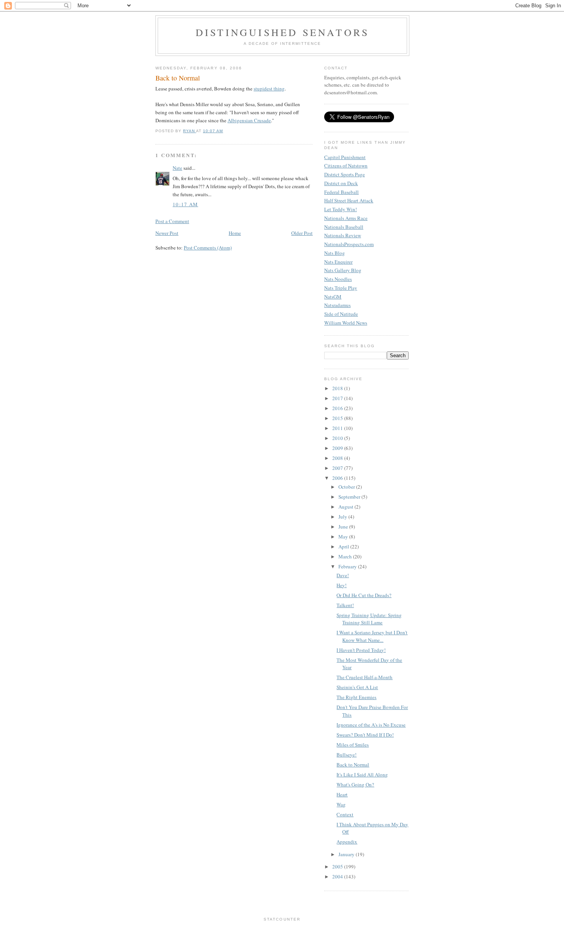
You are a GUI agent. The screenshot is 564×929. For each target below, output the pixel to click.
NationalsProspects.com (349, 244)
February (348, 566)
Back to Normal (352, 764)
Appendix (346, 841)
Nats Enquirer (338, 261)
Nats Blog (334, 252)
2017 (338, 398)
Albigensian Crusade (249, 120)
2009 (338, 448)
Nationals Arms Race (346, 218)
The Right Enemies (356, 697)
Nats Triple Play (340, 287)
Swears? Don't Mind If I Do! (365, 734)
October (347, 486)
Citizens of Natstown (346, 165)
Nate (177, 167)
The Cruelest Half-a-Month (364, 677)
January (347, 854)
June (343, 526)
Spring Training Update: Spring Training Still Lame (369, 619)
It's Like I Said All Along (362, 774)
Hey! (341, 585)
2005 (338, 866)
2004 (338, 876)
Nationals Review (342, 235)
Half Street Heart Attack (348, 200)
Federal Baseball (341, 192)
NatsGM (332, 296)
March (345, 556)
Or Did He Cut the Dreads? (363, 595)
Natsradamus (337, 305)
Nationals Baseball (343, 226)
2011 (338, 428)
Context (344, 814)
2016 (338, 408)
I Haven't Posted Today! (361, 650)
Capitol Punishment (345, 157)
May (343, 536)
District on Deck (341, 183)
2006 (338, 477)
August (346, 506)
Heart (342, 794)
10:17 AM (185, 204)
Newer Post (166, 233)
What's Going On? (355, 784)
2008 (338, 458)
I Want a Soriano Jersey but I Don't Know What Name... (371, 636)
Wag (341, 804)
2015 (338, 418)
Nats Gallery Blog (342, 270)
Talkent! (345, 605)
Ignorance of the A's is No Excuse (371, 724)
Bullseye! (346, 754)
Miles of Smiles (352, 744)
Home (235, 233)
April (344, 546)
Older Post (302, 233)
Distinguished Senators (282, 32)
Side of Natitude (341, 313)
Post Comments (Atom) (208, 247)
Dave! (342, 575)
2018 (338, 388)
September (349, 496)
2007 (338, 467)
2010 (338, 438)
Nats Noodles (338, 279)
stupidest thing (269, 88)
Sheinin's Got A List (357, 687)
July (343, 516)
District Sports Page (344, 174)
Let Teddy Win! (340, 209)
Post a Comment (172, 221)
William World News (345, 322)
